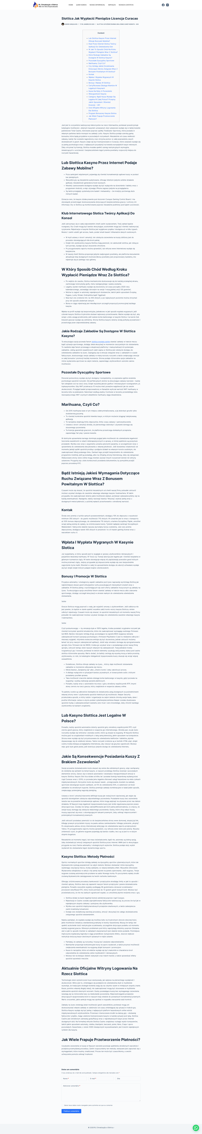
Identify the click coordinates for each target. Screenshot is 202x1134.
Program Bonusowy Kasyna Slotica (102, 113)
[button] (196, 1128)
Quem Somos (81, 5)
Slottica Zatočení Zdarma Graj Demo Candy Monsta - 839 (118, 24)
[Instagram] (167, 5)
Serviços (112, 5)
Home (71, 5)
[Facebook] (163, 5)
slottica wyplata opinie (101, 342)
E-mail (93, 1079)
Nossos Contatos (126, 5)
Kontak (91, 74)
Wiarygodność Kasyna (97, 94)
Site (118, 1079)
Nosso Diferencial (97, 5)
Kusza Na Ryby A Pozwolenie (100, 91)
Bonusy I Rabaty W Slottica (99, 83)
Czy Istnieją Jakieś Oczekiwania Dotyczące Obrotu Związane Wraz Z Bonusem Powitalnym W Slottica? (103, 69)
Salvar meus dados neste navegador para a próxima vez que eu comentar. (88, 1105)
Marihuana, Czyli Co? (97, 63)
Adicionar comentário (71, 1086)
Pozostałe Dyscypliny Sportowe (101, 61)
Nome (66, 1079)
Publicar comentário (71, 1111)
